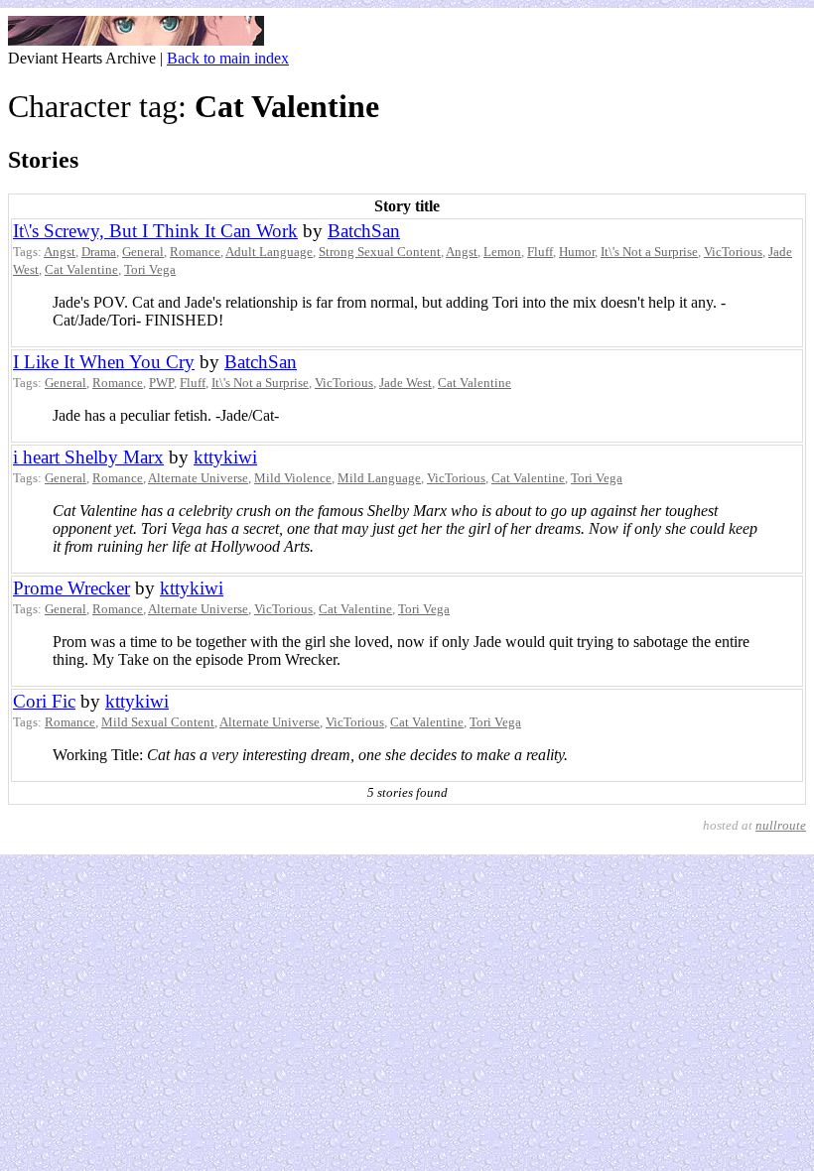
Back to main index (228, 58)
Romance (195, 251)
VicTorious (733, 251)
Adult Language (269, 251)
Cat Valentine (81, 269)
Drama (98, 251)
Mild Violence (293, 477)
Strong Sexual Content (380, 251)
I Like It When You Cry (104, 361)
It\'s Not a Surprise (649, 251)
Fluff (540, 251)
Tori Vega (150, 269)
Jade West (405, 382)
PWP (161, 382)
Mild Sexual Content (157, 722)
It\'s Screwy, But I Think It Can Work (155, 230)
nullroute (780, 825)
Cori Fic (44, 701)
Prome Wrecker (71, 588)
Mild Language (379, 477)
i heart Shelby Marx (88, 457)
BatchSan (364, 230)
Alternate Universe (198, 477)
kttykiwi (225, 457)
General (143, 251)
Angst (59, 251)
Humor (577, 251)
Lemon (502, 251)
